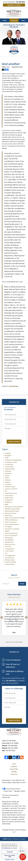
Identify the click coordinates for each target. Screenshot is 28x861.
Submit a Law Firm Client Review (14, 642)
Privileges (8, 527)
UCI (6, 553)
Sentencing (9, 538)
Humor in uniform (11, 489)
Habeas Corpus (10, 487)
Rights (7, 531)
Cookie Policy (8, 791)
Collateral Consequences (13, 460)
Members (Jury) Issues (12, 509)
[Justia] (18, 757)
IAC (6, 491)
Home (5, 20)
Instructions (9, 495)
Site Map (14, 772)
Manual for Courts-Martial (14, 507)
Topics (5, 449)
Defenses (8, 471)
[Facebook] (6, 757)
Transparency (9, 549)
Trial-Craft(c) (9, 551)
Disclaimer (14, 766)
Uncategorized (10, 555)
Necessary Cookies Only (9, 856)
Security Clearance (11, 535)
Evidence (8, 480)
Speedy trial (9, 542)
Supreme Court (10, 544)
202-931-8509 (13, 748)
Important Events (11, 493)
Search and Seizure (11, 533)
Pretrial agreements (12, 524)
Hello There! (22, 851)
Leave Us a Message (14, 688)
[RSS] (22, 757)
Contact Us (14, 20)
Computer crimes (11, 462)
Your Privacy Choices (13, 789)
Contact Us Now (14, 441)
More (23, 20)
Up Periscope (13, 386)
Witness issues (10, 560)
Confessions (9, 464)
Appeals (7, 453)
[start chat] (22, 857)
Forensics (8, 484)
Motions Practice (10, 513)
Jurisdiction (9, 500)
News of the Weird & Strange (15, 518)
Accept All (10, 852)
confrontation (9, 564)
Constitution (9, 467)
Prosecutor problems (12, 529)
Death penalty (10, 469)
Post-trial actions (11, 522)
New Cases (8, 515)
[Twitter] (10, 757)
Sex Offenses (9, 540)
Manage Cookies (19, 791)
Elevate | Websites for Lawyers (14, 839)
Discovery (8, 473)
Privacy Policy (14, 769)
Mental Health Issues (12, 511)
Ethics (7, 478)
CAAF (6, 458)
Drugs (7, 475)
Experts (7, 482)
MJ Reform (8, 502)
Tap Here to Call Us (14, 5)
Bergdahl (8, 455)
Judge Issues (9, 498)
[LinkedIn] (14, 757)
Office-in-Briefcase (11, 520)
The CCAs (8, 546)
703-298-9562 (13, 746)
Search (22, 584)
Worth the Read (10, 562)
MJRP (6, 504)
